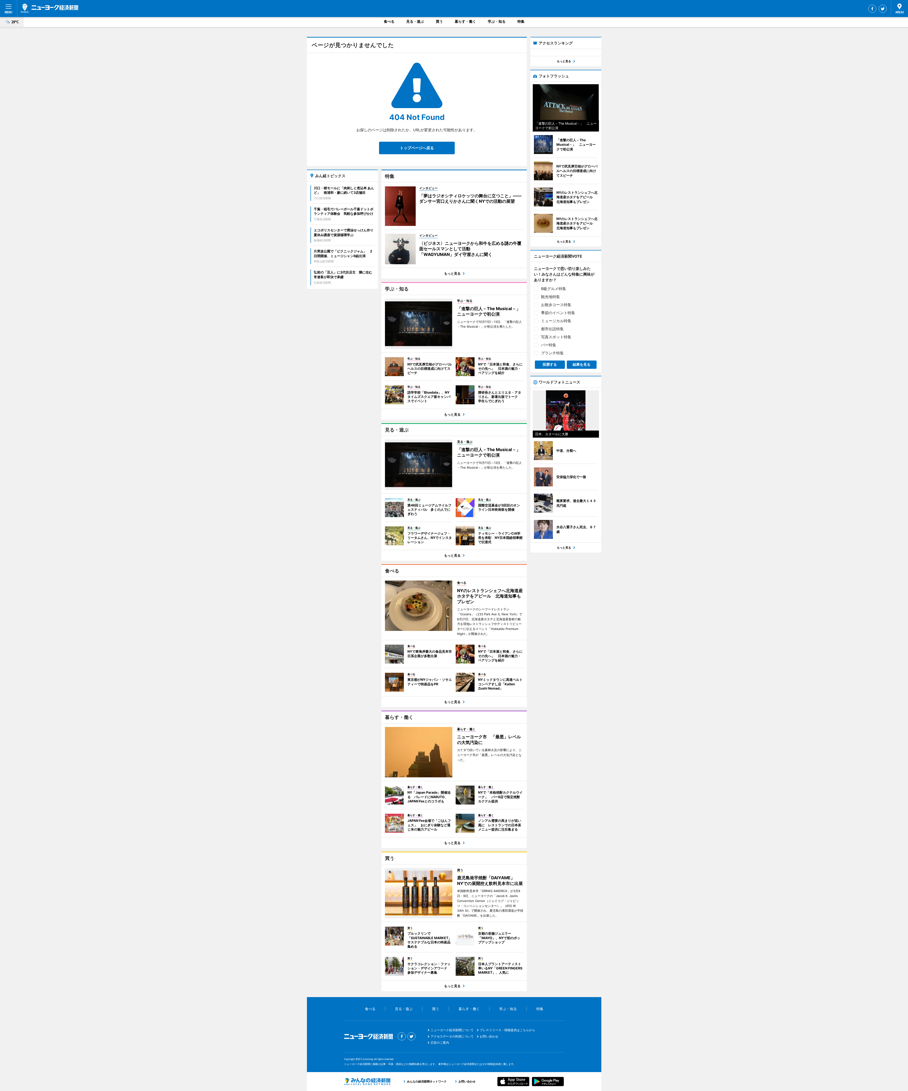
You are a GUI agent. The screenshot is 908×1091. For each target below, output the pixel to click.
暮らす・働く (465, 21)
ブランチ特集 (552, 353)
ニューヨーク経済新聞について (452, 1030)
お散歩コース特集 (556, 305)
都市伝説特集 (552, 329)
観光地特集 (550, 297)
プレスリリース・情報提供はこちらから (507, 1030)
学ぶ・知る (497, 21)
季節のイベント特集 (558, 313)
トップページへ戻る (417, 147)
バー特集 (548, 345)
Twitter (883, 9)
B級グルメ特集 (553, 288)
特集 (520, 21)
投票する (550, 364)
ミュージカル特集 (556, 321)
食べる (389, 21)
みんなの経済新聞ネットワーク (367, 1081)
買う (439, 21)
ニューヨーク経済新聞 (49, 8)
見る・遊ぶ (415, 21)
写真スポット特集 (556, 337)
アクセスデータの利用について (452, 1036)
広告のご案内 (440, 1042)
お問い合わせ (489, 1036)
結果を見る (581, 364)
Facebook (872, 9)
